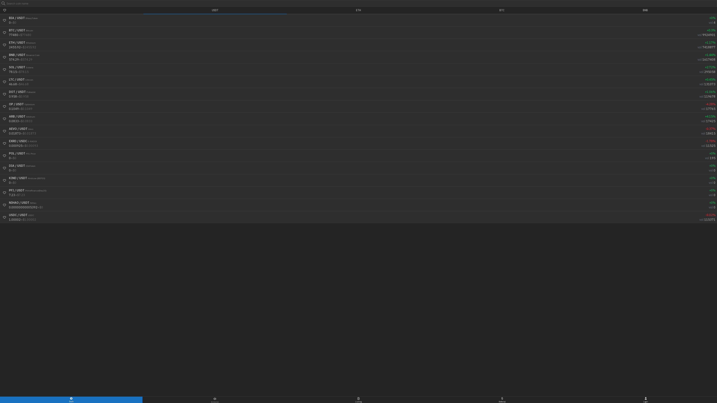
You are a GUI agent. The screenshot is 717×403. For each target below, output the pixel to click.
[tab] (71, 10)
